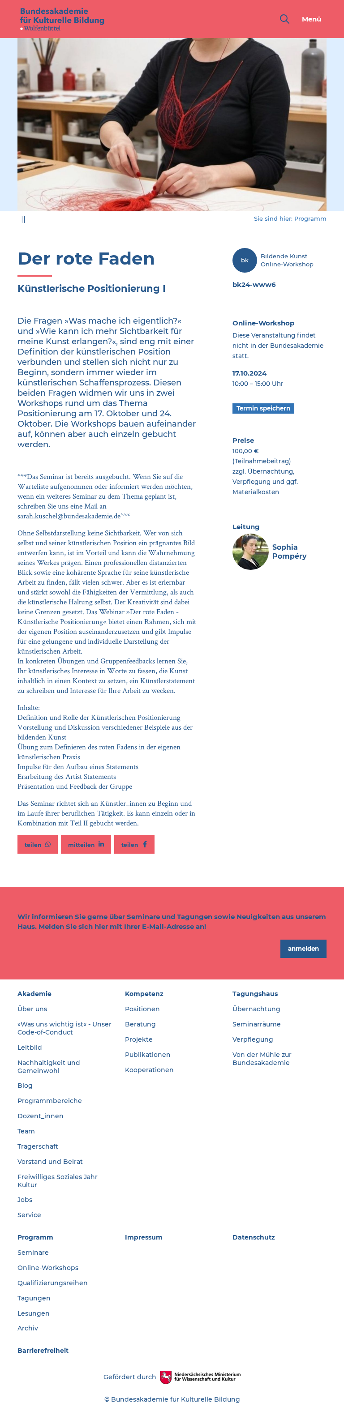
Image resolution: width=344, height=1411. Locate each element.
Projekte (139, 1039)
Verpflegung (252, 1039)
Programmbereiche (49, 1101)
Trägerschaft (37, 1146)
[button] (37, 844)
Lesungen (33, 1313)
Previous (11, 130)
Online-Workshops (47, 1268)
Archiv (27, 1328)
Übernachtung (256, 1009)
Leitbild (29, 1047)
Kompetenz (144, 994)
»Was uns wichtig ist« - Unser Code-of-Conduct (64, 1028)
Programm (310, 218)
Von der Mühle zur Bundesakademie (262, 1059)
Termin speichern (263, 408)
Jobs (24, 1200)
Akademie (34, 994)
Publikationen (148, 1055)
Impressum (144, 1237)
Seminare (33, 1253)
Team (26, 1131)
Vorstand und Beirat (50, 1162)
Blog (25, 1086)
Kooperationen (149, 1070)
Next (333, 130)
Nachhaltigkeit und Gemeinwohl (48, 1067)
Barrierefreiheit (43, 1351)
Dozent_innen (40, 1116)
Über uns (32, 1009)
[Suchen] (282, 19)
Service (29, 1215)
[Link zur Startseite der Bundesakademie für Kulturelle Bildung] (62, 19)
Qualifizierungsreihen (52, 1283)
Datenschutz (253, 1237)
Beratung (140, 1024)
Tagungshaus (255, 994)
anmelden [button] (303, 948)
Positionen (142, 1009)
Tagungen (34, 1298)
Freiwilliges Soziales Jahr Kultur (57, 1181)
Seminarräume (256, 1024)
